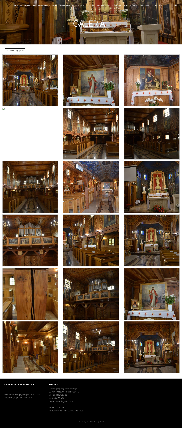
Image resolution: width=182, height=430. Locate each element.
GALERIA (144, 5)
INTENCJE (83, 5)
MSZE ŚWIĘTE (114, 5)
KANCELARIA (131, 5)
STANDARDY (158, 5)
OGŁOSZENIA (97, 5)
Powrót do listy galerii (15, 51)
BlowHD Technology (93, 422)
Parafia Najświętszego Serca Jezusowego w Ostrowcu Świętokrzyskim (43, 5)
